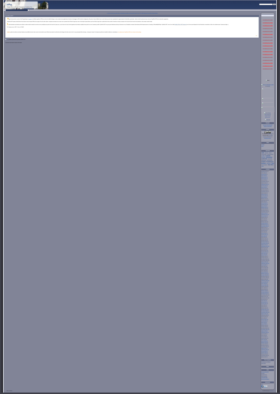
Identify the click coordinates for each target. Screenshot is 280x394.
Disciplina (263, 157)
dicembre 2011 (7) (264, 224)
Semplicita (269, 163)
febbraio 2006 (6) (264, 325)
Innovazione (269, 157)
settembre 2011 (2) (265, 228)
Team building (264, 164)
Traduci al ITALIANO (268, 126)
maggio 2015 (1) (264, 185)
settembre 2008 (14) (265, 280)
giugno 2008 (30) (264, 284)
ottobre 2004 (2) (264, 348)
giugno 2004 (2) (264, 351)
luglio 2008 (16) (264, 283)
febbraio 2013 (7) (264, 207)
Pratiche (263, 161)
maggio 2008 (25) (264, 286)
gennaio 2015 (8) (264, 188)
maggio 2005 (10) (264, 338)
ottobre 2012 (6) (264, 213)
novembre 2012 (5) (265, 211)
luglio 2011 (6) (264, 231)
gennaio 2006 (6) (264, 326)
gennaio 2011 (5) (264, 240)
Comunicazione (270, 154)
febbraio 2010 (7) (264, 256)
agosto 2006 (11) (264, 316)
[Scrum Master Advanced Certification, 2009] (267, 111)
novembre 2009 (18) (265, 260)
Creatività (267, 155)
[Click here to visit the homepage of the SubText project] (267, 386)
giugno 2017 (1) (264, 178)
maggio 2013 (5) (264, 204)
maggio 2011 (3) (264, 234)
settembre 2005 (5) (265, 332)
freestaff (262, 373)
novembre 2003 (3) (265, 355)
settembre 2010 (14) (265, 246)
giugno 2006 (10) (264, 319)
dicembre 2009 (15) (265, 259)
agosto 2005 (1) (264, 333)
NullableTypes (264, 374)
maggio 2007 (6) (264, 303)
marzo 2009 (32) (264, 271)
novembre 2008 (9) (265, 277)
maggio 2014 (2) (264, 195)
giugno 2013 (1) (264, 202)
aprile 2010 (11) (264, 253)
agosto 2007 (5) (264, 299)
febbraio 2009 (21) (265, 273)
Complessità (263, 154)
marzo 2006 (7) (264, 323)
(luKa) (9, 5)
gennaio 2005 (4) (264, 343)
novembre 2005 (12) (265, 329)
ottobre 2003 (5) (264, 356)
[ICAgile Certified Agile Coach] (267, 102)
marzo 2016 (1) (264, 179)
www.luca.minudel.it (265, 379)
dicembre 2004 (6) (265, 345)
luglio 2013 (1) (264, 201)
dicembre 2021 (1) (265, 171)
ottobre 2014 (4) (264, 192)
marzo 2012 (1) (264, 220)
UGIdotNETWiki (264, 377)
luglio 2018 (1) (264, 175)
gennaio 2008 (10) (265, 292)
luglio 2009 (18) (264, 266)
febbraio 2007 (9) (264, 307)
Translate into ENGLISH (267, 125)
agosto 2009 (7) (264, 264)
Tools (262, 166)
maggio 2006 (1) (264, 320)
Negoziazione (269, 160)
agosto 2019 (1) (264, 174)
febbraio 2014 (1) (264, 198)
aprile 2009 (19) (264, 270)
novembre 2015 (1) (265, 181)
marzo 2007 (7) (264, 306)
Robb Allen (271, 390)
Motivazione (263, 160)
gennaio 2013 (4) (264, 208)
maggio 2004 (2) (264, 352)
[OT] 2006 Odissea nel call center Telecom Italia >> (149, 13)
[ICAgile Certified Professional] (267, 106)
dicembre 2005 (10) (265, 328)
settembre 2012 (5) (265, 214)
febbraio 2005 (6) (264, 342)
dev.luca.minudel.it (265, 371)
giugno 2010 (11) (264, 250)
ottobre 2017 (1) (264, 177)
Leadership (264, 158)
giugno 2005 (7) (264, 336)
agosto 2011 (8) (264, 230)
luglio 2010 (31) (264, 249)
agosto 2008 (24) (264, 282)
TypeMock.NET (9, 15)
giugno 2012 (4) (264, 215)
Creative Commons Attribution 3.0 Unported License (268, 137)
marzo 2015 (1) (264, 187)
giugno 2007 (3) (264, 302)
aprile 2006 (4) (264, 322)
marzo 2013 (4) (264, 205)
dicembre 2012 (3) (265, 210)
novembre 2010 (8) (265, 243)
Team (272, 163)
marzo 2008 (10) (264, 289)
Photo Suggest (264, 376)
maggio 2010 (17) (264, 251)
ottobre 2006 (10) (264, 313)
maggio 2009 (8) (264, 269)
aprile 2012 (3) (264, 218)
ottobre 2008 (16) (264, 279)
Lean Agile (270, 158)
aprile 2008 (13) (264, 287)
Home (138, 13)
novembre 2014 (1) (265, 191)
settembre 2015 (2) (265, 184)
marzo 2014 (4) (264, 197)
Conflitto (263, 155)
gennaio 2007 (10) (265, 309)
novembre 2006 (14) (265, 312)
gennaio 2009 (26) (265, 274)
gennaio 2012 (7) (264, 223)
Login (262, 146)
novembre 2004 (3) (265, 346)
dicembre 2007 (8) (265, 293)
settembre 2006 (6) (265, 315)
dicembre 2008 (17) (265, 276)
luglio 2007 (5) (264, 300)
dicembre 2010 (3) (265, 241)
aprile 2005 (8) (264, 339)
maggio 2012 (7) (264, 217)
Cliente (270, 152)
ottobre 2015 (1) (264, 182)
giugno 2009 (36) (264, 267)
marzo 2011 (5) (264, 237)
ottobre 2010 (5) (264, 244)
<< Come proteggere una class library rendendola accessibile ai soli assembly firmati (121, 13)
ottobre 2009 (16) (264, 261)
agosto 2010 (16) (264, 247)
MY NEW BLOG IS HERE (268, 20)
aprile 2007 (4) (264, 305)
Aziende (266, 152)
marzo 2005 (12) (264, 341)
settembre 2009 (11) (265, 263)
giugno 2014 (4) (264, 194)
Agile (262, 152)
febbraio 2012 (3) (264, 221)
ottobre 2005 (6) (264, 330)
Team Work (270, 164)
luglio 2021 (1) (264, 172)
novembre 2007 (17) (265, 294)
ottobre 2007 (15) (264, 296)
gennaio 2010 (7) (264, 257)
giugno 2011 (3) (264, 233)
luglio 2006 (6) (264, 318)
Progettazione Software (266, 361)
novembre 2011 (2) (265, 226)
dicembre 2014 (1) (265, 190)
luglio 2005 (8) (264, 335)
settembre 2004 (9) (265, 349)
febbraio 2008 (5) (264, 290)
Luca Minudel (269, 133)
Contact (262, 144)
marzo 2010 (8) (264, 254)
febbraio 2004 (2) (264, 353)
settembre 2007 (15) (265, 297)
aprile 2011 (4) (264, 236)
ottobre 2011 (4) (264, 227)
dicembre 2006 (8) (265, 310)
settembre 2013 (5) (265, 200)
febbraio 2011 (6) (264, 238)
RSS (262, 384)
